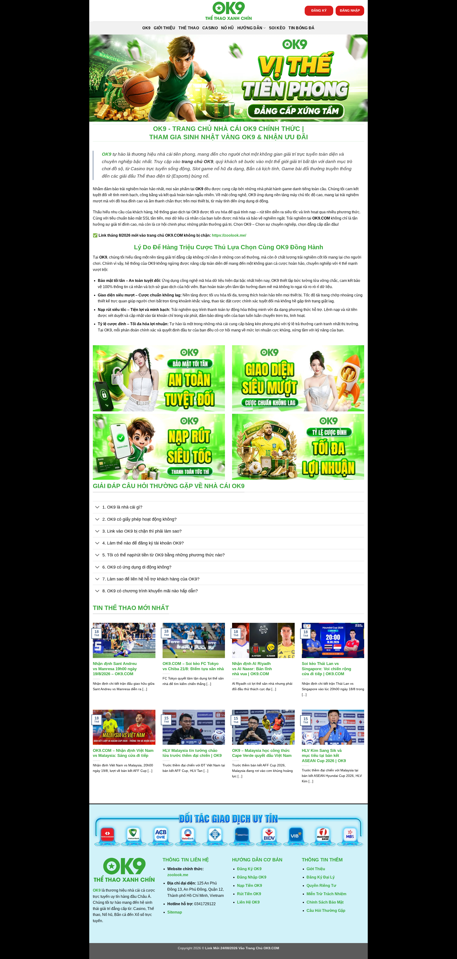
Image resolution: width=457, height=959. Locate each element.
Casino (210, 28)
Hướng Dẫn (250, 28)
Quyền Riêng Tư (321, 886)
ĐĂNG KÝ (319, 10)
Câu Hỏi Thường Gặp (326, 911)
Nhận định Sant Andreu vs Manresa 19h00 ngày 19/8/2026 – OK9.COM (115, 668)
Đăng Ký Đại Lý (321, 877)
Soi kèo (277, 28)
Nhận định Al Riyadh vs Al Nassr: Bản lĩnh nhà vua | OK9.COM (252, 668)
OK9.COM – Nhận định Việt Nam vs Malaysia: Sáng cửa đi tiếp (123, 753)
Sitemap (174, 912)
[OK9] (228, 10)
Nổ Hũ (227, 28)
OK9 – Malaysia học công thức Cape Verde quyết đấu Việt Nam (262, 753)
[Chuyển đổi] (97, 508)
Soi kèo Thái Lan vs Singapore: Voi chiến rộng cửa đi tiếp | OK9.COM (326, 668)
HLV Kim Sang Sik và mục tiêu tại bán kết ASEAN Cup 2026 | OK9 (324, 755)
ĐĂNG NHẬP (350, 10)
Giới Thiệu (164, 28)
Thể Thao (189, 28)
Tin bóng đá (301, 28)
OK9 (146, 28)
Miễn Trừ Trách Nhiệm (326, 894)
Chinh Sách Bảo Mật (325, 902)
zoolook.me (177, 875)
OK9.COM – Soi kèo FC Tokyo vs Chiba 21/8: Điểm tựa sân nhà (193, 666)
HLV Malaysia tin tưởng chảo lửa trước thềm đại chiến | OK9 (192, 753)
